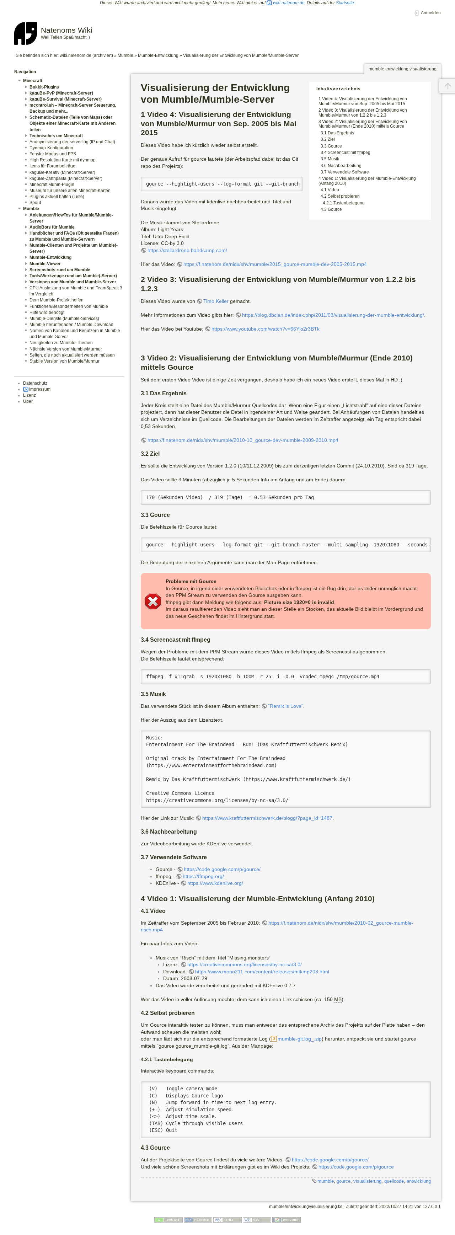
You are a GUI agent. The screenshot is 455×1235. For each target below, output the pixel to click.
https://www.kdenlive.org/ (215, 883)
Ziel (331, 139)
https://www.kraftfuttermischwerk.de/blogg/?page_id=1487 (267, 818)
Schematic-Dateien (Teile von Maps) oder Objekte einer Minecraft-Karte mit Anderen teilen (73, 123)
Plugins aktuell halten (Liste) (57, 196)
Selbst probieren (344, 196)
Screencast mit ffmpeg (349, 152)
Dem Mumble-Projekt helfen (57, 300)
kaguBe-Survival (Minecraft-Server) (66, 99)
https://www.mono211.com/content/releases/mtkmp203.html (262, 971)
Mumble (125, 55)
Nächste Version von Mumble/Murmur (66, 349)
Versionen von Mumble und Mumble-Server (73, 281)
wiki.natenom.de (288, 2)
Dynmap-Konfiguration (51, 147)
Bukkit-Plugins (44, 87)
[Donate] (168, 1219)
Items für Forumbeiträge (52, 166)
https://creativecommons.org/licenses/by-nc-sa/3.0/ (244, 964)
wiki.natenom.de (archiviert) (86, 55)
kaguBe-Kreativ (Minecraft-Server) (62, 172)
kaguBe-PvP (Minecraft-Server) (61, 93)
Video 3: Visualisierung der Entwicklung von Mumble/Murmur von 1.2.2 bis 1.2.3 (362, 112)
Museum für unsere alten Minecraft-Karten (70, 190)
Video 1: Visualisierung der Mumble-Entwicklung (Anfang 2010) (367, 181)
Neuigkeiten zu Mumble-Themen (61, 342)
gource (343, 1181)
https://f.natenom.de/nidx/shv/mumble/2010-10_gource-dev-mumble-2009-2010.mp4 (243, 440)
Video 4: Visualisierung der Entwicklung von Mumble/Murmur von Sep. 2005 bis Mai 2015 (362, 101)
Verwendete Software (348, 172)
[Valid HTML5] (227, 1219)
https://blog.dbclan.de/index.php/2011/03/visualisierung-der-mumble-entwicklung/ (333, 315)
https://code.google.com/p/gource (356, 1167)
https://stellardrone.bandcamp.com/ (187, 250)
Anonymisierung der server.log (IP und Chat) (72, 141)
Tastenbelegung (349, 203)
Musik (333, 158)
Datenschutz (35, 383)
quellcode (394, 1181)
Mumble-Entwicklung (158, 55)
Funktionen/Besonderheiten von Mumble (69, 306)
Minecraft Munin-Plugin (52, 184)
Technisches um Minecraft (56, 135)
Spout (35, 202)
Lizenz (29, 395)
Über (28, 401)
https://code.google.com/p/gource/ (222, 869)
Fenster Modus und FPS (53, 153)
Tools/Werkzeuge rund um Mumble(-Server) (73, 275)
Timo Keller (216, 301)
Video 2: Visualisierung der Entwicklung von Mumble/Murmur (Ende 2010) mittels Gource (362, 124)
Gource (335, 146)
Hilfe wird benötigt (47, 312)
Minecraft (32, 80)
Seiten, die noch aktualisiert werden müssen (72, 355)
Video (333, 189)
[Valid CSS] (257, 1219)
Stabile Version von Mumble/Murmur (65, 361)
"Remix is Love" (285, 706)
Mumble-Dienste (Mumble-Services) (64, 318)
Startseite (345, 2)
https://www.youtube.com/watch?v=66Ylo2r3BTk (266, 329)
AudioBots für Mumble (52, 227)
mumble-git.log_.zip (300, 1039)
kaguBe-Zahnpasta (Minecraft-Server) (66, 178)
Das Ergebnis (341, 132)
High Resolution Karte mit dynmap (63, 159)
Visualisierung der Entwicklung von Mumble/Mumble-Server (241, 55)
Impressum (39, 389)
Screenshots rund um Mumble (60, 269)
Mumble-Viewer (45, 263)
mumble (325, 1181)
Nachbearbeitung (345, 165)
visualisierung (367, 1181)
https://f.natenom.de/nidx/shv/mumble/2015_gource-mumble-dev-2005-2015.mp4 (275, 264)
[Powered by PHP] (198, 1219)
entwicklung (419, 1181)
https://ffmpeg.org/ (203, 876)
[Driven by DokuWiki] (286, 1219)
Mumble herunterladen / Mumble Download (71, 324)
